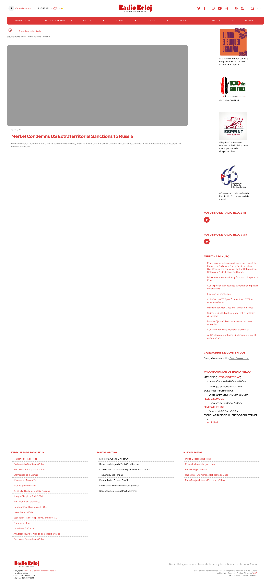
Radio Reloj (135, 8)
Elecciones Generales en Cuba (29, 539)
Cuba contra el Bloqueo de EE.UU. (30, 507)
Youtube (220, 8)
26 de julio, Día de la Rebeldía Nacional (32, 490)
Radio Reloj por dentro (196, 469)
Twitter (198, 8)
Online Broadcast (23, 8)
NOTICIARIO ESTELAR (228, 377)
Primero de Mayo (22, 523)
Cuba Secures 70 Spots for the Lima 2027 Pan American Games (230, 301)
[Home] (9, 30)
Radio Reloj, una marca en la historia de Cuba (206, 474)
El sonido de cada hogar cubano (200, 464)
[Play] (207, 219)
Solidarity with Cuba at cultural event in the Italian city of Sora (231, 314)
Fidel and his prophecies (218, 294)
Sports (119, 20)
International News (55, 20)
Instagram (213, 8)
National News (22, 20)
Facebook (204, 8)
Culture (87, 20)
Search (252, 8)
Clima (55, 8)
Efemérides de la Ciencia (26, 474)
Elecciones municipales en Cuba (29, 469)
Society (216, 20)
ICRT (255, 573)
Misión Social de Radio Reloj (198, 458)
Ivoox (236, 8)
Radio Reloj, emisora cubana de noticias (40, 571)
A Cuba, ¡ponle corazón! (25, 485)
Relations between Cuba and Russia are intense (230, 307)
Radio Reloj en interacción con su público (205, 480)
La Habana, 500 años (24, 528)
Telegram (226, 8)
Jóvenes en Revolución (25, 480)
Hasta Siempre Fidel (23, 512)
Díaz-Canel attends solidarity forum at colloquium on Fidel (232, 279)
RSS (242, 8)
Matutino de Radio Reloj (25, 458)
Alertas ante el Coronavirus (27, 501)
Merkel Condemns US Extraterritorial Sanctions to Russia (72, 136)
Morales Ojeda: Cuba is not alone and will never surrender (230, 323)
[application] (207, 220)
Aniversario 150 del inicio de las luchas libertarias (37, 533)
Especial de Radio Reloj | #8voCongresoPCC (35, 517)
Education (248, 20)
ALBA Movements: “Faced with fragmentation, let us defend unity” (231, 336)
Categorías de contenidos (216, 358)
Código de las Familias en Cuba (29, 464)
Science (152, 20)
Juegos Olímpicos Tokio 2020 (28, 496)
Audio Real (212, 422)
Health (183, 20)
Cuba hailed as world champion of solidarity (228, 329)
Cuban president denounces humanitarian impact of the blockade (232, 287)
